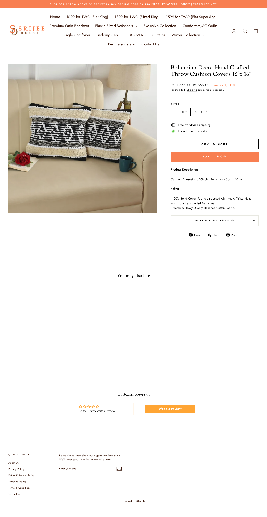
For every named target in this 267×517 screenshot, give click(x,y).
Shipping (192, 90)
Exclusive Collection (160, 26)
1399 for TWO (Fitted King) (137, 17)
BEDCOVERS (135, 35)
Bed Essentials (120, 44)
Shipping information (214, 220)
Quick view (38, 343)
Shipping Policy (17, 481)
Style (175, 104)
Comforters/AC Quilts (200, 26)
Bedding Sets (107, 35)
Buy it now (214, 156)
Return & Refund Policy (21, 475)
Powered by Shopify (133, 501)
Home (55, 17)
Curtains (158, 35)
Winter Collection (186, 35)
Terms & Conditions (19, 487)
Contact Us (150, 44)
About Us (13, 462)
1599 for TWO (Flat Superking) (191, 17)
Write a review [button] (170, 408)
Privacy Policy (16, 469)
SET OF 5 (201, 112)
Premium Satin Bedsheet (69, 26)
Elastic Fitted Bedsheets (114, 26)
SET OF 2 (181, 112)
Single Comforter (77, 35)
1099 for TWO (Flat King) (87, 17)
